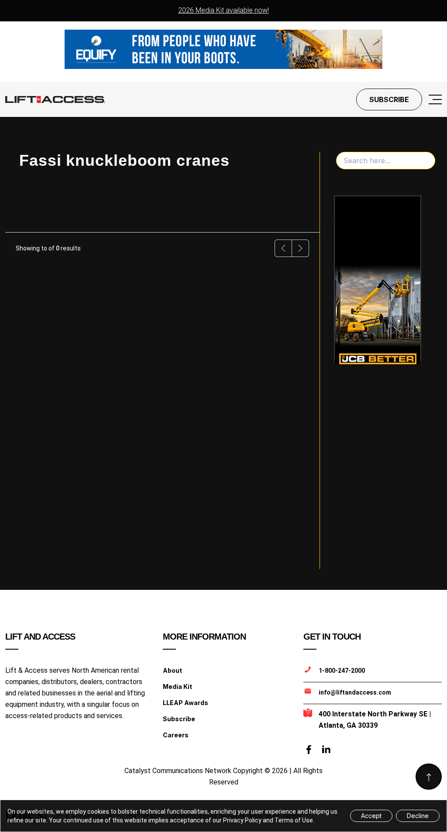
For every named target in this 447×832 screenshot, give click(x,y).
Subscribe (389, 99)
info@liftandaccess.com (355, 692)
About (172, 670)
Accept (371, 815)
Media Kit (177, 686)
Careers (176, 735)
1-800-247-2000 (342, 670)
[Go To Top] (429, 777)
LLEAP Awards (185, 702)
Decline (418, 815)
